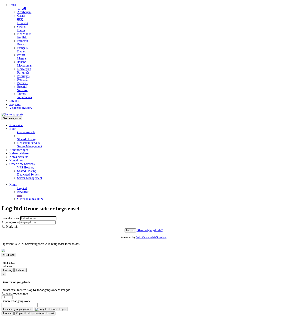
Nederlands (24, 33)
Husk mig (11, 226)
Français (22, 48)
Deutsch (22, 51)
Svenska (22, 90)
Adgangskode (10, 222)
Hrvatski (22, 23)
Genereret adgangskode (16, 301)
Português (23, 72)
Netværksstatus (18, 156)
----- (19, 135)
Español (22, 86)
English (22, 37)
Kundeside (16, 125)
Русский (22, 83)
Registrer (14, 104)
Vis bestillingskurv (20, 107)
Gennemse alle (26, 132)
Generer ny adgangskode (17, 309)
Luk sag (7, 270)
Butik (13, 128)
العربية (21, 8)
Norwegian (24, 69)
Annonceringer (18, 149)
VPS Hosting (25, 167)
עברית (21, 55)
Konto (14, 184)
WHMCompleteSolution (151, 237)
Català (21, 15)
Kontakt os (16, 160)
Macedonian (24, 65)
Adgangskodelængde (15, 293)
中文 (20, 19)
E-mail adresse (11, 218)
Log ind (14, 100)
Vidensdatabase (19, 153)
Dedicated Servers (28, 142)
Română (22, 79)
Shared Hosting (26, 139)
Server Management (29, 146)
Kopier (62, 309)
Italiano (21, 62)
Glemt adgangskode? (30, 198)
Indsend (20, 270)
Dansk (13, 4)
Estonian (22, 40)
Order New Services (22, 164)
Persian (21, 44)
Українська (24, 97)
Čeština (21, 26)
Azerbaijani (24, 12)
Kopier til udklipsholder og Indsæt (35, 313)
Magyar (22, 58)
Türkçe (21, 93)
